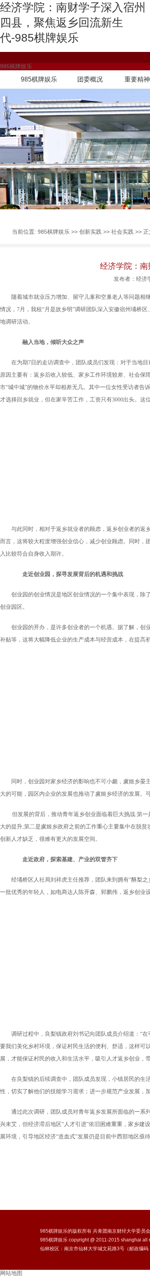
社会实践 (122, 231)
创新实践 (90, 231)
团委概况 (90, 79)
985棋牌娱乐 (39, 79)
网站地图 (11, 1273)
